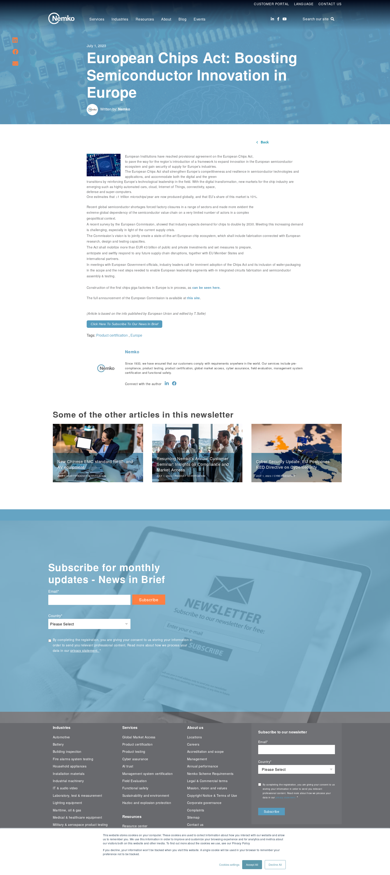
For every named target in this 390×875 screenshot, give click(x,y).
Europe (136, 335)
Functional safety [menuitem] (135, 788)
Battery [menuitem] (58, 744)
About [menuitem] (166, 19)
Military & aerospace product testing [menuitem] (80, 824)
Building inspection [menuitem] (67, 751)
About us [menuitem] (195, 727)
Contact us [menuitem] (195, 824)
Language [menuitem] (303, 4)
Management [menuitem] (197, 759)
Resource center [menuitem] (135, 826)
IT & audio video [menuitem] (65, 788)
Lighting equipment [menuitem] (67, 802)
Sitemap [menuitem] (193, 817)
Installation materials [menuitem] (68, 773)
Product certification (112, 335)
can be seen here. (206, 287)
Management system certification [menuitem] (147, 773)
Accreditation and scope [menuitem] (205, 751)
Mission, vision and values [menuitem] (207, 788)
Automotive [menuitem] (61, 737)
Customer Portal (271, 4)
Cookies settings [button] (229, 864)
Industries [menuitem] (119, 19)
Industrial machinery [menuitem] (68, 781)
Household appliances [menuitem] (69, 766)
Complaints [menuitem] (195, 810)
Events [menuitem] (199, 19)
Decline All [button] (275, 864)
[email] (15, 63)
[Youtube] (285, 19)
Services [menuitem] (96, 19)
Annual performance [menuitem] (202, 766)
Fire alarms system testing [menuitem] (73, 759)
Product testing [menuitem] (133, 751)
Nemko (124, 109)
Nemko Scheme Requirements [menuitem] (210, 773)
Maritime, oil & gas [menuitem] (67, 810)
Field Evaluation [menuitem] (134, 781)
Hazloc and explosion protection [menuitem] (146, 802)
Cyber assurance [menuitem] (135, 759)
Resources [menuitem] (145, 19)
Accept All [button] (252, 864)
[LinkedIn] (272, 19)
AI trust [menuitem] (127, 766)
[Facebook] (278, 19)
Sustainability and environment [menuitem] (145, 795)
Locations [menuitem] (194, 737)
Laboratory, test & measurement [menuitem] (77, 795)
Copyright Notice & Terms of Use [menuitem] (212, 795)
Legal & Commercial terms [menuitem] (207, 781)
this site (193, 298)
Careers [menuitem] (193, 744)
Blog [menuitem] (182, 19)
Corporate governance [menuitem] (204, 802)
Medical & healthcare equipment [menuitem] (77, 817)
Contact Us (329, 4)
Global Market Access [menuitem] (139, 737)
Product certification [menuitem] (137, 744)
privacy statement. (85, 650)
